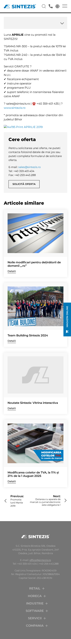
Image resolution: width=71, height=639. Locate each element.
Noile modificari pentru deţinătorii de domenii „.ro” (34, 264)
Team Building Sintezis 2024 (28, 335)
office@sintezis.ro (40, 560)
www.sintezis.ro (14, 108)
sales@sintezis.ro (29, 167)
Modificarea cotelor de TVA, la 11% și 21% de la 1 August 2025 (33, 474)
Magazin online (67, 316)
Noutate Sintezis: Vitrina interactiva (33, 403)
